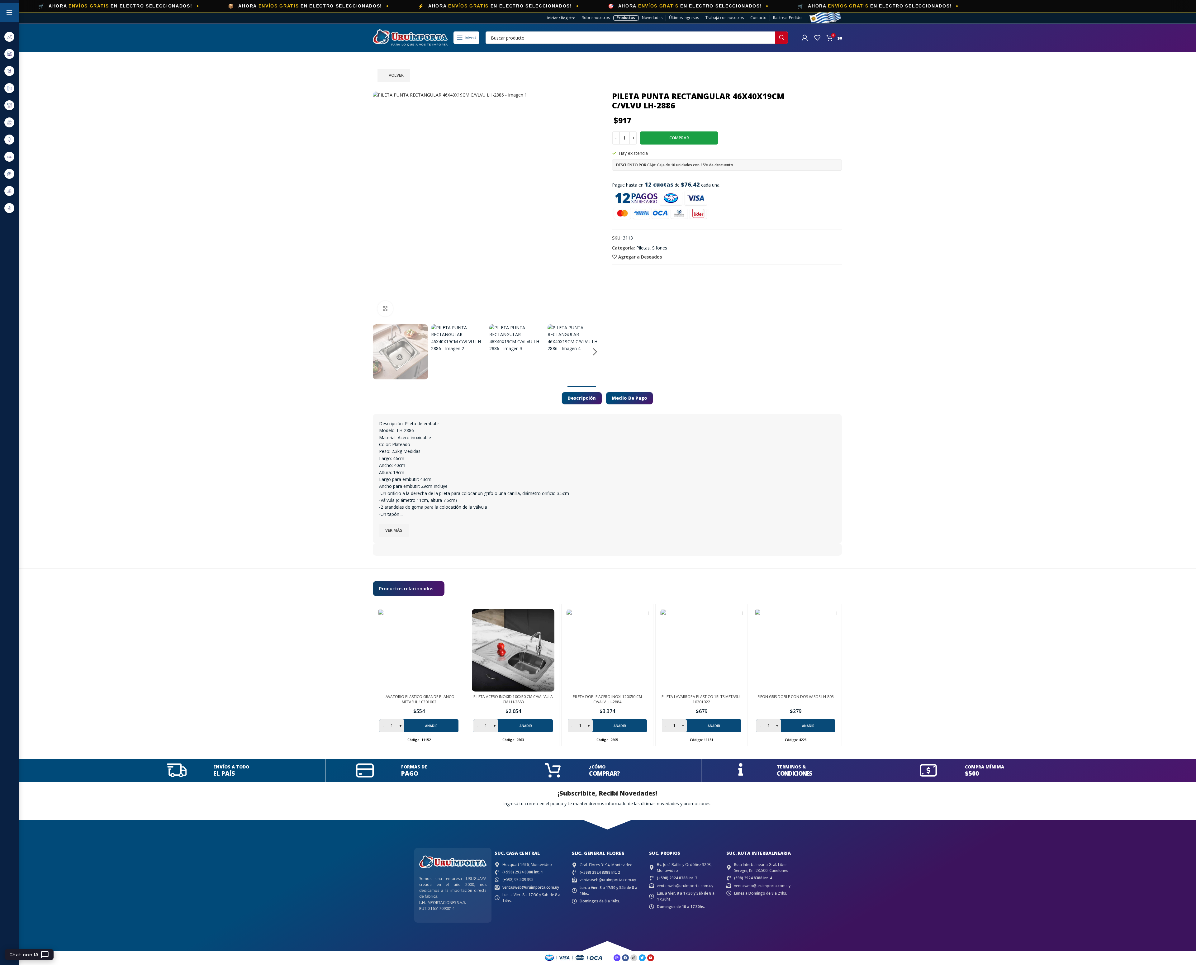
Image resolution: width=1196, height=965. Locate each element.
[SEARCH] (781, 37)
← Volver (394, 75)
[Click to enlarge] (385, 308)
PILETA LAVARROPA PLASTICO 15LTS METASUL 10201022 (702, 699)
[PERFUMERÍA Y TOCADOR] (9, 207)
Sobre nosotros (596, 17)
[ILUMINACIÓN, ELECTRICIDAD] (9, 139)
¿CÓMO (597, 767)
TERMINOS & (791, 767)
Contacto (758, 17)
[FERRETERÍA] (9, 70)
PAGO (409, 773)
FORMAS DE (414, 767)
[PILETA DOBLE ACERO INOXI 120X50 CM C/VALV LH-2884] (607, 650)
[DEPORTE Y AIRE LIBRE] (9, 36)
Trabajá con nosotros (724, 17)
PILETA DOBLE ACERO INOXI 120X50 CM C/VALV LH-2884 (607, 699)
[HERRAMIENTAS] (9, 105)
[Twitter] (642, 957)
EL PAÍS (224, 773)
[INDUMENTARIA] (9, 156)
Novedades (652, 17)
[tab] (582, 398)
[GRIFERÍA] (9, 88)
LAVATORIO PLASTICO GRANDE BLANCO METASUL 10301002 (419, 699)
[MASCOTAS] (9, 190)
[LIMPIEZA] (9, 173)
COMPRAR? (604, 773)
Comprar (679, 137)
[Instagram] (617, 957)
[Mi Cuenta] (805, 37)
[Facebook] (625, 957)
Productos (626, 17)
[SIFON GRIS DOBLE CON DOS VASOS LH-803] (796, 650)
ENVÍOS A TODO (231, 767)
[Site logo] (410, 37)
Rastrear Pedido (787, 17)
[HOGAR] (9, 122)
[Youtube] (650, 957)
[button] (380, 352)
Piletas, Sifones (651, 248)
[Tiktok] (633, 957)
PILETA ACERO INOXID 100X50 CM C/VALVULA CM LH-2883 (513, 699)
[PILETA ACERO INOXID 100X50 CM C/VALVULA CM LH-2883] (513, 650)
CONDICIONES (794, 773)
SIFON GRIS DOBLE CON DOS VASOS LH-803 (795, 696)
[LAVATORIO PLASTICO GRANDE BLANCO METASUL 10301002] (419, 650)
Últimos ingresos (684, 17)
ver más (393, 530)
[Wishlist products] (817, 37)
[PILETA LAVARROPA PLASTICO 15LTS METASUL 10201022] (701, 650)
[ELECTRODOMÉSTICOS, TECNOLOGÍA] (9, 53)
